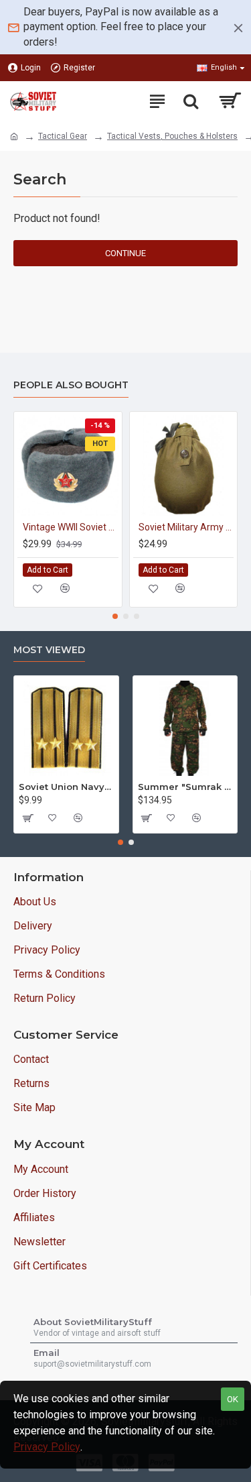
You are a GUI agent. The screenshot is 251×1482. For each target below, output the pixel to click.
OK (232, 1399)
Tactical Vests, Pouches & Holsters (172, 136)
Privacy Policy (46, 1446)
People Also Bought (71, 385)
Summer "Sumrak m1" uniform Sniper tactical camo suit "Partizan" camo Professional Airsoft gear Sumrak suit (185, 786)
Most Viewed (49, 650)
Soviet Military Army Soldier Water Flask (186, 527)
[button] (115, 616)
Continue (125, 253)
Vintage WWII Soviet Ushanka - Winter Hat (70, 527)
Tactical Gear (62, 136)
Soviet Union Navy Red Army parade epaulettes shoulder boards (66, 786)
